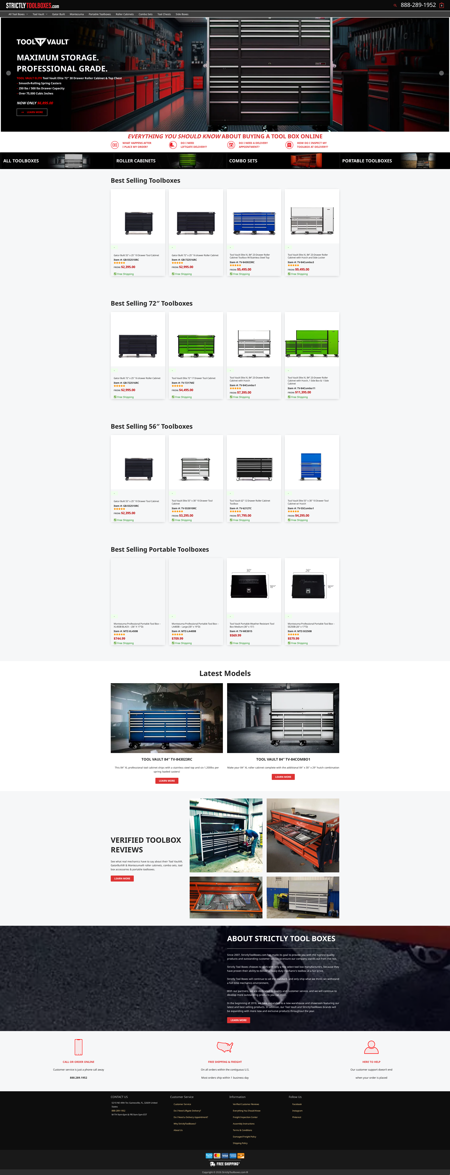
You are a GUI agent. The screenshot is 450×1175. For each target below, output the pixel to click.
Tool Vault (38, 14)
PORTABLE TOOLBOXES (367, 161)
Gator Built (58, 14)
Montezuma (77, 14)
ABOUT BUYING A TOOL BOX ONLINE (225, 136)
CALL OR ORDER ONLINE (78, 1062)
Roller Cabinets (125, 14)
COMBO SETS (243, 161)
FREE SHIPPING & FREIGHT (225, 1062)
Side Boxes (182, 14)
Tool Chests (164, 14)
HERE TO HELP (371, 1062)
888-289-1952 (118, 1110)
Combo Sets (146, 14)
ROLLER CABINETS (136, 161)
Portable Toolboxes (100, 14)
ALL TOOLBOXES (21, 161)
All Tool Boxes (17, 14)
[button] (395, 5)
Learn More (167, 780)
